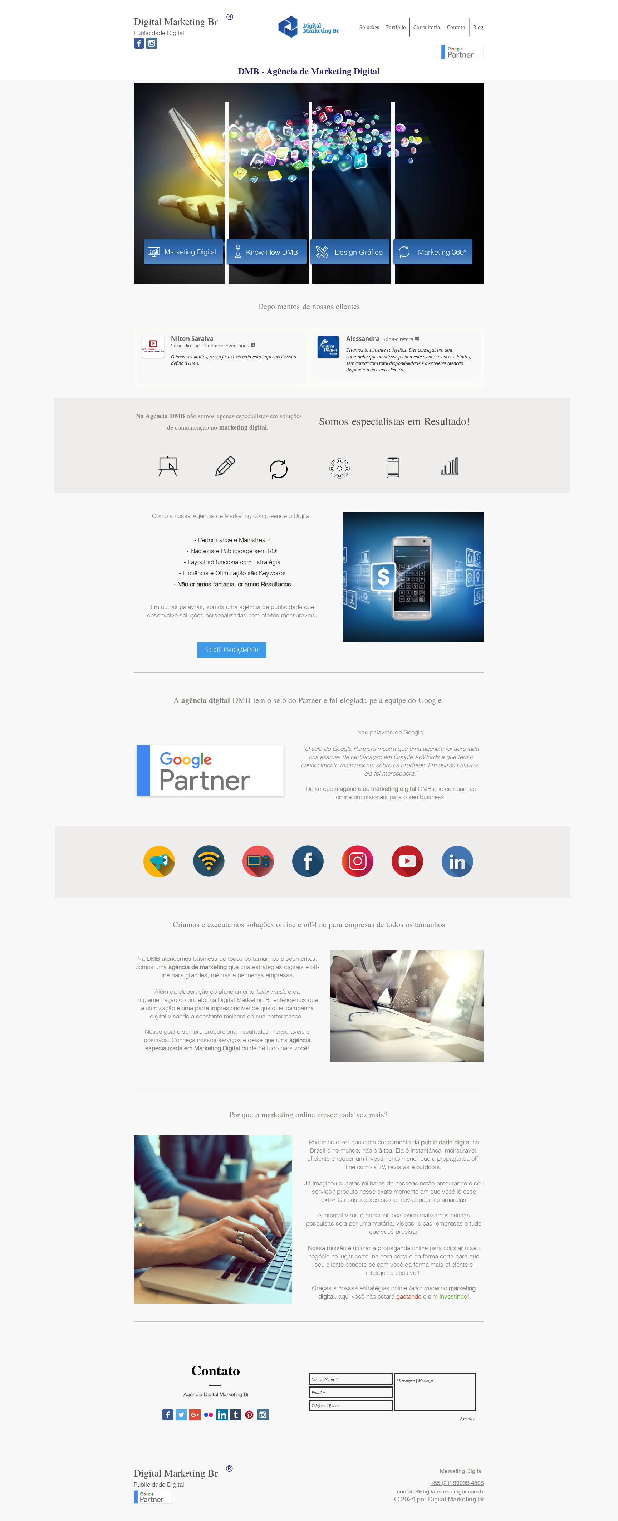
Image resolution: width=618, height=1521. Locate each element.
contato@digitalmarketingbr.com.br (441, 1491)
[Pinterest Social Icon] (249, 1414)
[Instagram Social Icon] (151, 43)
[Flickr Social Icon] (208, 1414)
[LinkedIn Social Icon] (222, 1414)
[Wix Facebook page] (139, 43)
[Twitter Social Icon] (181, 1414)
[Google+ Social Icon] (195, 1414)
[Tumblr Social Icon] (235, 1414)
